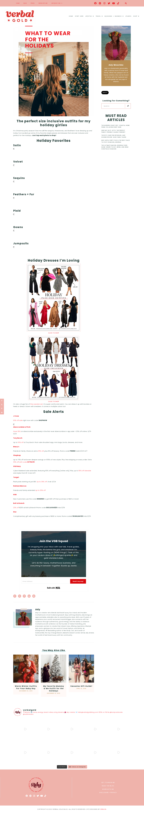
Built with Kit (53, 588)
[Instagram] (104, 3)
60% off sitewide (85, 471)
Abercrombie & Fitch (21, 427)
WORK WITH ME (43, 3)
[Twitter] (109, 3)
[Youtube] (113, 3)
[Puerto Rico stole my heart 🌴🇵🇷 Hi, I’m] (95, 729)
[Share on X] (19, 596)
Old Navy (17, 466)
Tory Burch (17, 438)
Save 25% (17, 431)
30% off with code (24, 462)
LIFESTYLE (88, 16)
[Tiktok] (118, 3)
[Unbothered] (25, 752)
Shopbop (17, 455)
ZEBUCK (103, 809)
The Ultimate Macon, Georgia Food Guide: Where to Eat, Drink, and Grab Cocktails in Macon (114, 147)
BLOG (25, 3)
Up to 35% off (42, 482)
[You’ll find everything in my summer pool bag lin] (49, 729)
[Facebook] (95, 3)
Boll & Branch (18, 503)
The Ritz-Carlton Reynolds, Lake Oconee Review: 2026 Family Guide (113, 136)
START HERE (79, 16)
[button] (126, 3)
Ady (37, 609)
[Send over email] (33, 596)
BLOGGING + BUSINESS (113, 16)
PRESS (33, 3)
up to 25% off (40, 490)
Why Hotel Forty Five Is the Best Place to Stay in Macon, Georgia (115, 141)
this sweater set (36, 404)
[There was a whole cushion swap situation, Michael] (25, 729)
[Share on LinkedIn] (29, 596)
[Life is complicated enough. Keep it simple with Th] (118, 752)
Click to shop (53, 333)
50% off (21, 442)
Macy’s (16, 447)
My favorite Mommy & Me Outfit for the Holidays (53, 688)
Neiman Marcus (19, 486)
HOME (18, 3)
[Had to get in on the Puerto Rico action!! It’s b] (72, 729)
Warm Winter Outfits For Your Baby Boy (26, 687)
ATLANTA (128, 16)
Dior (15, 512)
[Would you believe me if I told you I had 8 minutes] (95, 752)
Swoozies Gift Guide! (81, 686)
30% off (41, 451)
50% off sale (18, 420)
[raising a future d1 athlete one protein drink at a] (49, 752)
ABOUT (105, 92)
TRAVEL (98, 16)
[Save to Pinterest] (24, 596)
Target (16, 477)
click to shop (53, 401)
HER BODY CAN (55, 3)
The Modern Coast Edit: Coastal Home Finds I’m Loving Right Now (115, 126)
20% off (16, 508)
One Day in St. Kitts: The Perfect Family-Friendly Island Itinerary (113, 131)
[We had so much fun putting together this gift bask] (118, 729)
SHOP (135, 16)
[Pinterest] (100, 3)
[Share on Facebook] (14, 596)
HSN (15, 495)
